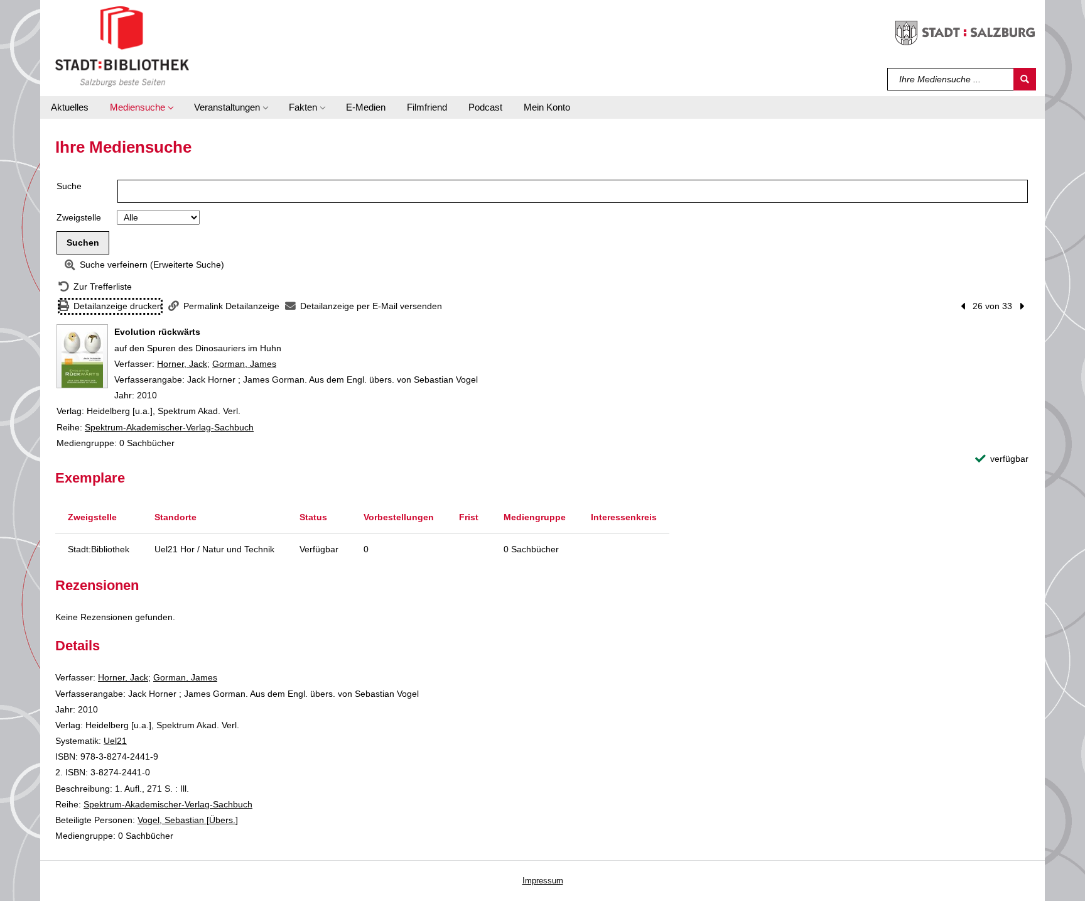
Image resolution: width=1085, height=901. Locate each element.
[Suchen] (1024, 79)
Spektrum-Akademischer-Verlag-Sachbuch (169, 427)
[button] (141, 107)
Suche (69, 186)
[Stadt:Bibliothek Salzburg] (122, 46)
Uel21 (115, 741)
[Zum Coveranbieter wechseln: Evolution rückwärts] (82, 356)
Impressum (542, 880)
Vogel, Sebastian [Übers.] (188, 820)
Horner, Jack (182, 364)
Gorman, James (244, 364)
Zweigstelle (79, 217)
